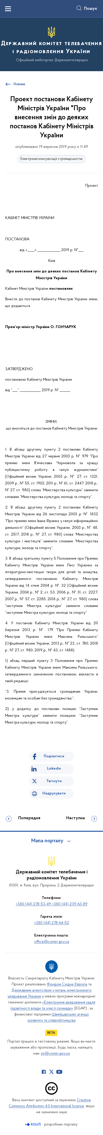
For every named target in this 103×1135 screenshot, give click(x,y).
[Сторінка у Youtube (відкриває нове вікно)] (59, 1072)
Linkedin (54, 769)
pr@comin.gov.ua (55, 1054)
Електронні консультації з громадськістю (51, 159)
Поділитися (54, 756)
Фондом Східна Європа (67, 984)
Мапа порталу (47, 841)
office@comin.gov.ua (51, 942)
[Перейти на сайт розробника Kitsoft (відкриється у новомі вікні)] (34, 1124)
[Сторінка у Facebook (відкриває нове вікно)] (44, 1072)
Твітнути (54, 781)
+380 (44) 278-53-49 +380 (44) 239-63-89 (52, 904)
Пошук (90, 9)
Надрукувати (54, 793)
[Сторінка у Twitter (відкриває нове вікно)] (51, 1072)
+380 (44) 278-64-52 (51, 923)
